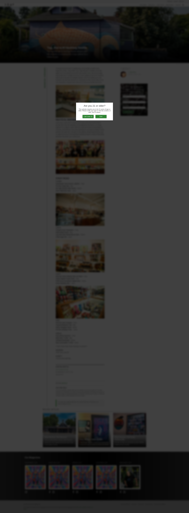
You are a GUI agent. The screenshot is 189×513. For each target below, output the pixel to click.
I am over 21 (88, 116)
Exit (101, 116)
